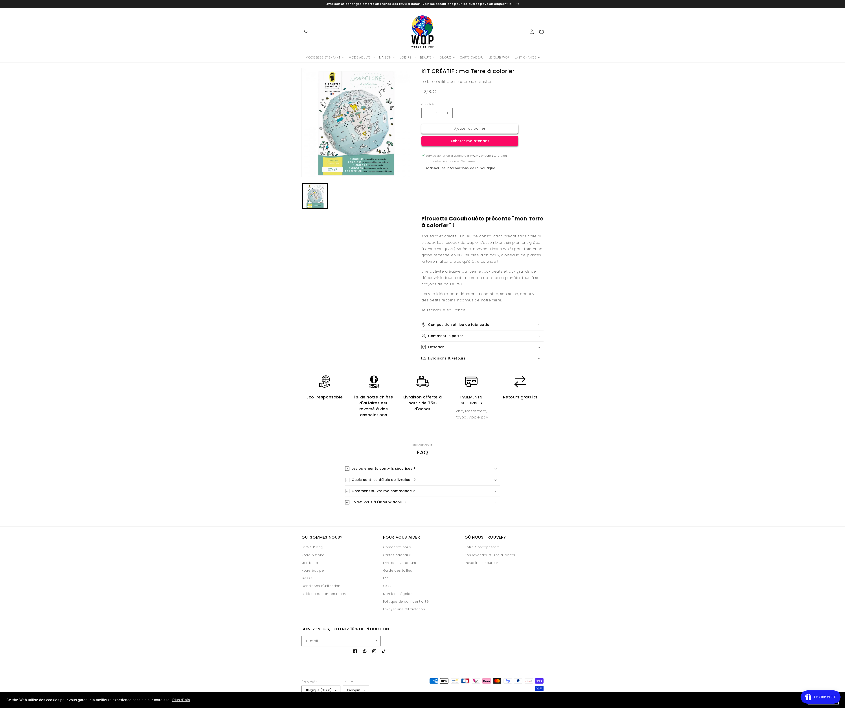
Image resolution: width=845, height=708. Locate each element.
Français (353, 690)
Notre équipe (312, 570)
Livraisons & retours (399, 563)
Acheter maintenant (469, 141)
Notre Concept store (482, 547)
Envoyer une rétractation (404, 609)
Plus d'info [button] (181, 700)
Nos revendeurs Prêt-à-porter (490, 555)
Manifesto (309, 563)
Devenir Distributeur (481, 563)
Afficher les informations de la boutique (460, 168)
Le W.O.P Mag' (312, 547)
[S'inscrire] (375, 641)
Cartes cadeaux (397, 555)
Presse (307, 578)
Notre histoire (312, 555)
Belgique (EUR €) (319, 690)
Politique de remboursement (326, 594)
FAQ (386, 578)
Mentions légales (397, 594)
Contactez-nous (397, 547)
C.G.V (387, 586)
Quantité (427, 104)
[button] (306, 32)
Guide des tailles (397, 570)
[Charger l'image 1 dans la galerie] (315, 195)
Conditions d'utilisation (320, 586)
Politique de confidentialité (406, 601)
